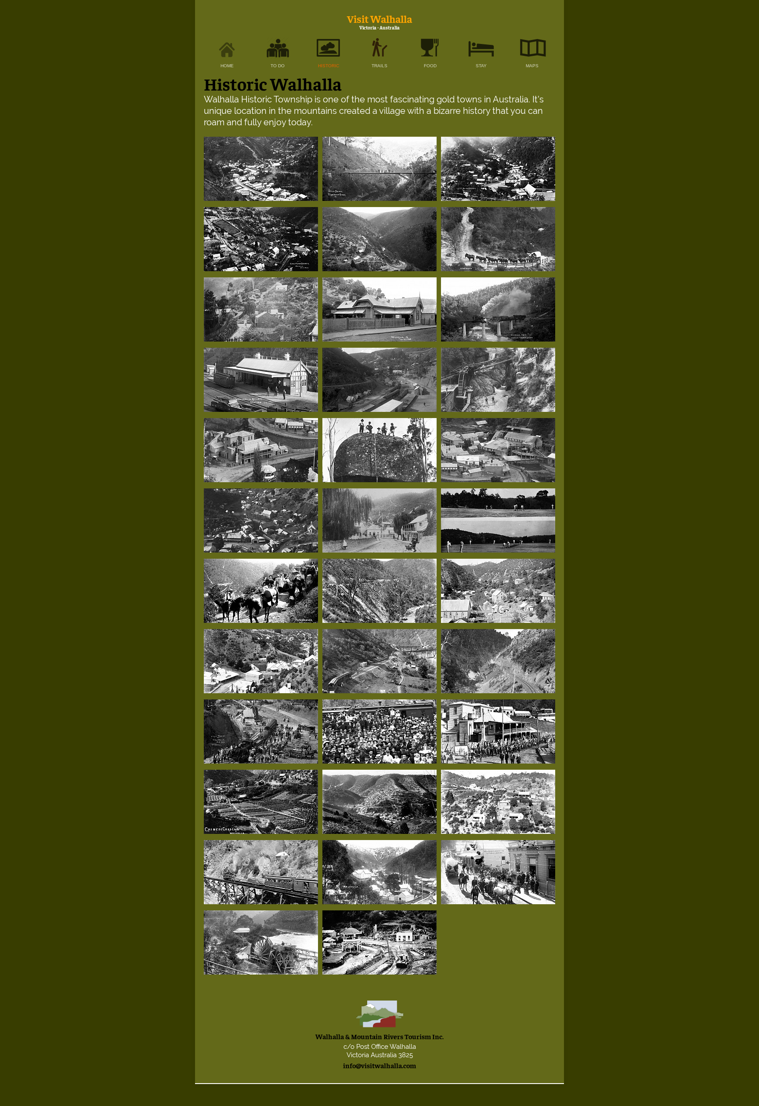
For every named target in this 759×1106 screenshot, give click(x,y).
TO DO (278, 65)
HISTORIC (328, 65)
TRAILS (379, 65)
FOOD (430, 65)
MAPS (532, 65)
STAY (481, 65)
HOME (227, 65)
